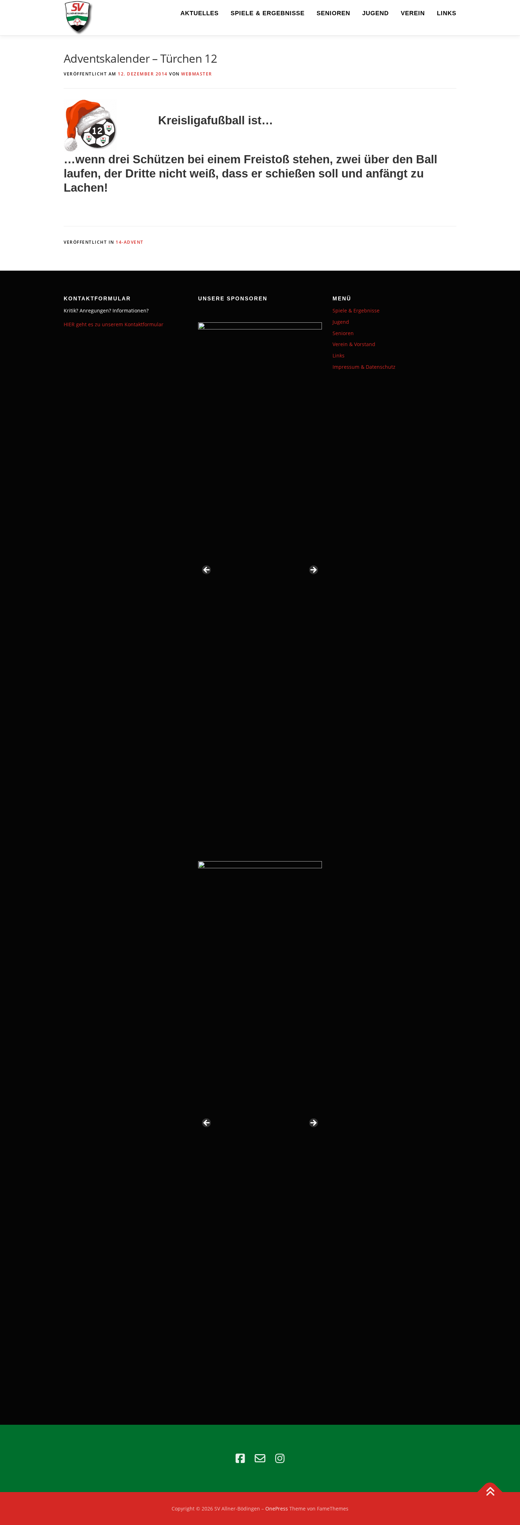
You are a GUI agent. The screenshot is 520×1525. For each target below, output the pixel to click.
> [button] (313, 570)
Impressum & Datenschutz (364, 366)
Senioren (333, 13)
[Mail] (260, 1458)
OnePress (276, 1508)
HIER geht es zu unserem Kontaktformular (113, 324)
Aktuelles (199, 13)
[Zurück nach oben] (490, 1491)
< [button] (207, 570)
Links (446, 13)
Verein (413, 13)
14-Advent (130, 242)
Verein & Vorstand (354, 344)
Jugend (375, 13)
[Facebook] (240, 1458)
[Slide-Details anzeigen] (260, 572)
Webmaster (196, 74)
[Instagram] (280, 1458)
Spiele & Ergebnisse (268, 13)
